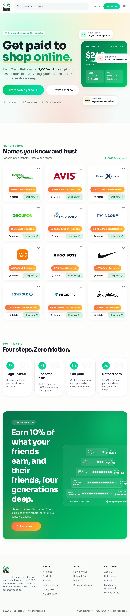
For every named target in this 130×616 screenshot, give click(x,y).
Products (47, 576)
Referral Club (80, 576)
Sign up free (111, 6)
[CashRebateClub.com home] (6, 6)
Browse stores (63, 90)
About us (109, 571)
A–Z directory (50, 594)
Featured (47, 580)
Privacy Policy (111, 592)
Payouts (77, 580)
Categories (48, 589)
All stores (47, 571)
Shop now (30, 197)
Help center (110, 576)
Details (14, 197)
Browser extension (83, 585)
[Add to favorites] (38, 168)
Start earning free (21, 90)
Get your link (24, 526)
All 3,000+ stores (114, 158)
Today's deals (50, 585)
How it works (80, 571)
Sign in (96, 6)
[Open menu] (124, 6)
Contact (108, 580)
